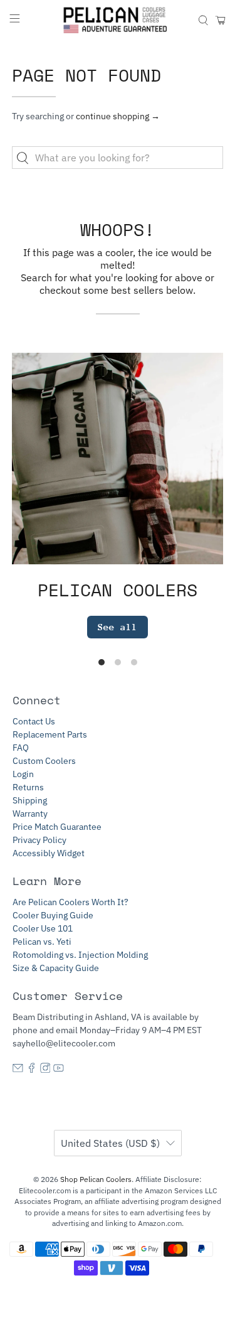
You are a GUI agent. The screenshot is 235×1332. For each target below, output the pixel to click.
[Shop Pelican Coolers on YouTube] (58, 1069)
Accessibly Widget (49, 853)
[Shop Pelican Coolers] (118, 20)
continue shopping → (118, 116)
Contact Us (34, 721)
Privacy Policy (39, 840)
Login (23, 774)
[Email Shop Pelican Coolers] (18, 1069)
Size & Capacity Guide (56, 968)
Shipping (30, 800)
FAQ (21, 747)
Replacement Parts (50, 734)
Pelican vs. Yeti (42, 941)
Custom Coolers (44, 760)
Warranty (30, 813)
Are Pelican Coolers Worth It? (70, 902)
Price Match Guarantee (57, 826)
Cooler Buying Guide (53, 915)
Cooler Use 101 (43, 928)
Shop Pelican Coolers (96, 1179)
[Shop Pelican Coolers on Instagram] (45, 1069)
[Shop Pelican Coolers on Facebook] (31, 1069)
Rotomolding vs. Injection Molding (80, 954)
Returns (28, 787)
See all (117, 626)
